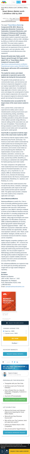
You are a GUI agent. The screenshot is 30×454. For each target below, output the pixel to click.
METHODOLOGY (17, 18)
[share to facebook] (12, 362)
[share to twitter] (15, 362)
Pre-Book (14, 343)
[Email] (3, 362)
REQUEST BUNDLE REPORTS (15, 354)
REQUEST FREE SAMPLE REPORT (16, 322)
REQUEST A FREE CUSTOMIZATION (15, 399)
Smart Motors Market (14, 25)
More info (3, 447)
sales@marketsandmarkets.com (14, 286)
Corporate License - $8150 (11, 333)
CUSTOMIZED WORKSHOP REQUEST (15, 432)
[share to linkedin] (17, 362)
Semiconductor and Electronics (15, 6)
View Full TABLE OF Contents (9, 19)
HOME (3, 6)
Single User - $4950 (9, 331)
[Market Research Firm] (4, 2)
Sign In (24, 1)
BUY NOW (15, 338)
